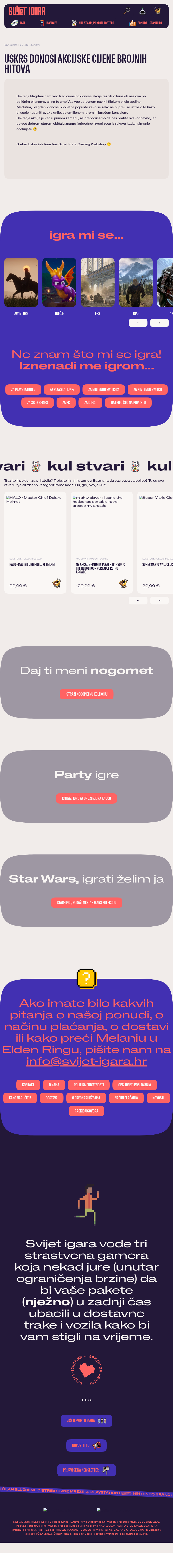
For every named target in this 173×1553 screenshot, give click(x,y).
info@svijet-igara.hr (86, 1061)
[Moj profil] (142, 10)
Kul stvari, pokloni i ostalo (96, 23)
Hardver (51, 23)
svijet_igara (30, 45)
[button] (56, 583)
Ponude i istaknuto (149, 23)
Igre (22, 23)
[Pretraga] (126, 10)
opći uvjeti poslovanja (133, 1534)
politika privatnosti (106, 1534)
